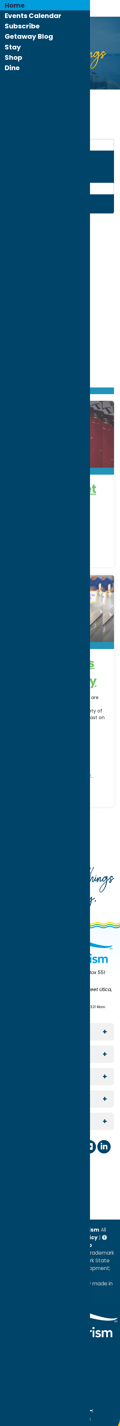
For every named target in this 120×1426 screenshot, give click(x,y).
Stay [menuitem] (13, 47)
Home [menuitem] (15, 5)
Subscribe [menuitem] (22, 26)
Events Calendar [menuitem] (33, 15)
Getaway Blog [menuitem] (29, 36)
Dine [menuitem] (12, 67)
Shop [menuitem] (13, 57)
